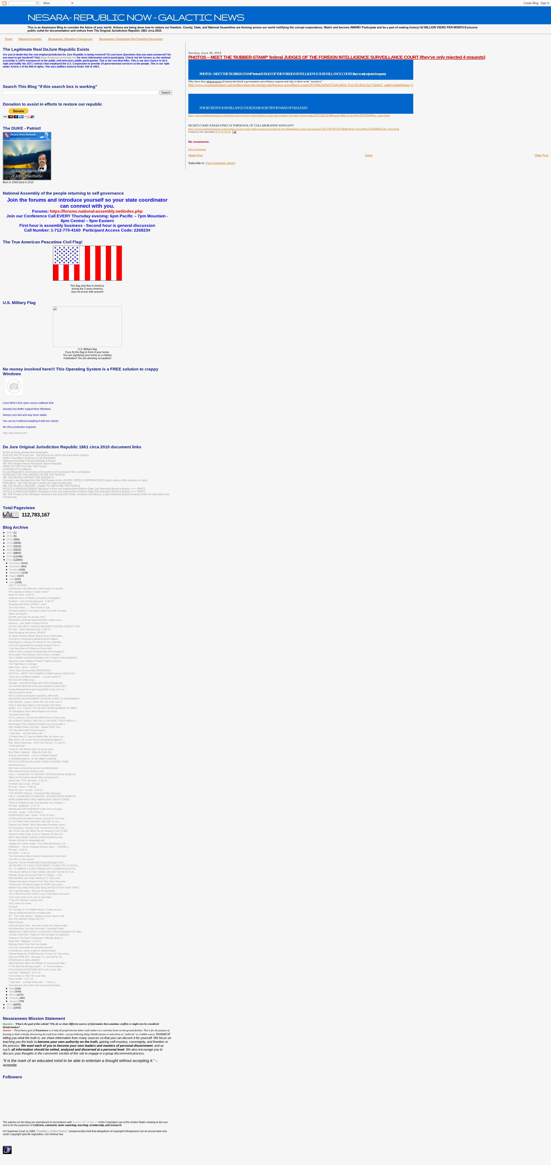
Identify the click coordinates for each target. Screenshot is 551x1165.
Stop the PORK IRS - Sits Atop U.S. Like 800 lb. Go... (36, 957)
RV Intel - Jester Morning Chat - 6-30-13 (30, 629)
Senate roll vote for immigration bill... (27, 840)
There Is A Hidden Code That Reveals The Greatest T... (38, 802)
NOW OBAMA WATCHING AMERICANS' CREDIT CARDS (39, 799)
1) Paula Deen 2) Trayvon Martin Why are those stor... (37, 736)
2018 (10, 542)
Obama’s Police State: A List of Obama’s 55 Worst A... (36, 834)
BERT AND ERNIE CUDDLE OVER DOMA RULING (36, 837)
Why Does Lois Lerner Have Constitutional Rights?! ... (37, 739)
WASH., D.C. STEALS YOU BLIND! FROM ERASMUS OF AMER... (44, 708)
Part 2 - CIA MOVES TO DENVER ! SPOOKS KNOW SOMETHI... (43, 774)
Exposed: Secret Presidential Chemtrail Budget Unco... (37, 862)
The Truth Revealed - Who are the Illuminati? (32, 891)
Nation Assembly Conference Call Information (29, 457)
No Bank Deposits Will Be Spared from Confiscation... (36, 636)
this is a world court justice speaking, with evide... (34, 695)
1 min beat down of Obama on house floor (30, 648)
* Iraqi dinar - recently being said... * (27, 733)
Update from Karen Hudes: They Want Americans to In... (38, 843)
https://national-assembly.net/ (58, 57)
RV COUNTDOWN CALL (22, 680)
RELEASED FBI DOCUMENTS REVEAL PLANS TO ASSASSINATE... (45, 698)
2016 (10, 549)
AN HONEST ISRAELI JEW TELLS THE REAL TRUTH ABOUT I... (43, 720)
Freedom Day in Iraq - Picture (24, 783)
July (11, 579)
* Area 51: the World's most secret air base (31, 749)
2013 (10, 559)
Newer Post (195, 155)
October (14, 569)
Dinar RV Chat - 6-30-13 (21, 594)
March (13, 994)
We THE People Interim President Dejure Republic (32, 463)
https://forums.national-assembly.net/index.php (96, 211)
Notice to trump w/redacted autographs (25, 452)
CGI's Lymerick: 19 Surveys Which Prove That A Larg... (38, 717)
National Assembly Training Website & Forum (29, 460)
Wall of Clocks (16, 922)
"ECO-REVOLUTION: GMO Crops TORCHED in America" (39, 894)
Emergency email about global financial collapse (33, 639)
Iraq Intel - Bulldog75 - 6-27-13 (24, 972)
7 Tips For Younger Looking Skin (26, 900)
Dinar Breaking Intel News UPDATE (27, 632)
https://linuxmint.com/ (15, 433)
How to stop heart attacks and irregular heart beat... (35, 705)
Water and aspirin (18, 613)
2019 (10, 539)
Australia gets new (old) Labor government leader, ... (36, 985)
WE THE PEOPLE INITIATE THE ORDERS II (28, 477)
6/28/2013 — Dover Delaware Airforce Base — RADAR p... (39, 846)
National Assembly (30, 39)
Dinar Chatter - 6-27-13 (21, 978)
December (15, 563)
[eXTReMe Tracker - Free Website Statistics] (7, 1153)
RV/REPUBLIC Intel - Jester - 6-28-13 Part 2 (32, 815)
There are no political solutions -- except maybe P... (35, 676)
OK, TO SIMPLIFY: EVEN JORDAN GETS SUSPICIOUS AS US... (43, 868)
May (11, 988)
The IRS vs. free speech (21, 859)
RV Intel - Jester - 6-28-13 (22, 786)
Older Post (541, 155)
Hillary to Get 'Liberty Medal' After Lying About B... (34, 777)
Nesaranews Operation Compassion (70, 39)
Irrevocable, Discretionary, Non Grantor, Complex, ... (36, 654)
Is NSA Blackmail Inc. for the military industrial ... (34, 758)
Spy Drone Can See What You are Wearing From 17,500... (39, 831)
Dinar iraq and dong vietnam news (26, 771)
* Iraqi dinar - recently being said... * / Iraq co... (33, 982)
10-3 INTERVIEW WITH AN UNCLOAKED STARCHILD (37, 686)
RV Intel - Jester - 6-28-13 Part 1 (26, 812)
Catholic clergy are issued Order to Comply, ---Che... (36, 875)
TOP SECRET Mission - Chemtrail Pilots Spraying (34, 793)
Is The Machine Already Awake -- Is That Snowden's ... (37, 966)
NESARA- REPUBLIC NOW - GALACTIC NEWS (136, 17)
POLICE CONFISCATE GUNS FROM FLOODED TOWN (38, 761)
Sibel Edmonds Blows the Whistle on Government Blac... (38, 963)
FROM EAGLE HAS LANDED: (24, 960)
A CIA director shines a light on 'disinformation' (32, 950)
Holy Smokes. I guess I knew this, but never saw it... (36, 702)
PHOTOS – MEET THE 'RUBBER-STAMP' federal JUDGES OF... (43, 673)
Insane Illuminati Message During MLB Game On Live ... (38, 689)
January (14, 1001)
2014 (10, 556)
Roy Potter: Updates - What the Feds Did (30, 752)
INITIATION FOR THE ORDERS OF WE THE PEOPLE (34, 474)
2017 (10, 546)
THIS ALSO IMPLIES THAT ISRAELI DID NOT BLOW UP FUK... (42, 872)
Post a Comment (197, 149)
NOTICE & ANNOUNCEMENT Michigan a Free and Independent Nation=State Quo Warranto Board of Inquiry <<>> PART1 (74, 488)
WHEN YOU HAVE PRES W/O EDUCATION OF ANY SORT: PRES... (45, 887)
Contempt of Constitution (17, 469)
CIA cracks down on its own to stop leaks (30, 897)
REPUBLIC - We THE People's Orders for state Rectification (37, 483)
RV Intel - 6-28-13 (18, 849)
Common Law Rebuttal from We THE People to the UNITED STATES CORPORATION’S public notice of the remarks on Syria (75, 480)
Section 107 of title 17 (85, 1122)
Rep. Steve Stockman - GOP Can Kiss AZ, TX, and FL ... (38, 742)
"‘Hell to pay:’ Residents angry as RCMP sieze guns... (37, 884)
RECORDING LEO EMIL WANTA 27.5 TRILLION (34, 878)
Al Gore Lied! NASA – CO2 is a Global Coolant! (33, 755)
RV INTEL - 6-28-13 (19, 853)
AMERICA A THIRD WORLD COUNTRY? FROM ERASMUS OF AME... (46, 931)
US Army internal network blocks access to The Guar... (37, 818)
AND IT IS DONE (18, 585)
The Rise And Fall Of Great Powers (27, 730)
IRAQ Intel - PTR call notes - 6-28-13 (28, 780)
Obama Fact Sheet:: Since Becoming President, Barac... (38, 824)
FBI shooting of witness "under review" (29, 591)
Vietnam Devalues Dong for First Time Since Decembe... (38, 881)
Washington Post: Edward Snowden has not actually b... (38, 724)
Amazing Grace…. (18, 765)
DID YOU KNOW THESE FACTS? (26, 919)
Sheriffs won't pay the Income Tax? (27, 617)
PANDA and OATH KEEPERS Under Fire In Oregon (35, 809)
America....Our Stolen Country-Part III (28, 623)
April (11, 991)
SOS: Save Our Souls (20, 903)
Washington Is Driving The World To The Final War (35, 642)
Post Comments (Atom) (220, 163)
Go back (13, 906)
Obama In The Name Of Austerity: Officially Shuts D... (37, 938)
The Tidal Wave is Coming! (23, 664)
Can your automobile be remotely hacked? (31, 947)
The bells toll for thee (19, 714)
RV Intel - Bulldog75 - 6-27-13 (24, 805)
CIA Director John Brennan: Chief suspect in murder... (37, 588)
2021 (10, 536)
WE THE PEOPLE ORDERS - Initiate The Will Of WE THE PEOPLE (41, 485)
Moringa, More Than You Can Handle (28, 944)
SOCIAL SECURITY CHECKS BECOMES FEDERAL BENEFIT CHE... (45, 626)
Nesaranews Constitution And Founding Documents (131, 39)
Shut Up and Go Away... (21, 692)
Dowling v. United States (52, 1131)
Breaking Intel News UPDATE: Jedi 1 (28, 604)
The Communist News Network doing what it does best (37, 856)
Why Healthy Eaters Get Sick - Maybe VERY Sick (34, 727)
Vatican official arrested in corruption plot (30, 912)
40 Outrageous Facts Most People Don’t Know (33, 711)
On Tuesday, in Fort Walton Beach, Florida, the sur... (36, 909)
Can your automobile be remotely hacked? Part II (34, 645)
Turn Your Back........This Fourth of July (29, 607)
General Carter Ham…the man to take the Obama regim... (39, 925)
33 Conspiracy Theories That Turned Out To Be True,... (38, 828)
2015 (10, 553)
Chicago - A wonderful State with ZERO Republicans (36, 683)
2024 (10, 532)
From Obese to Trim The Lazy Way (27, 975)
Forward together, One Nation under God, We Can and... (38, 610)
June (12, 582)
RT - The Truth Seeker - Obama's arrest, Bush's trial (36, 916)
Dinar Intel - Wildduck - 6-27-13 (25, 941)
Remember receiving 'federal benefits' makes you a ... (37, 620)
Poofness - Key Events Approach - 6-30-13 (31, 601)
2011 (10, 1007)
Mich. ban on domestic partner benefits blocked (33, 768)
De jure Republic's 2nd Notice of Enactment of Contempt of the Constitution (46, 471)
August (13, 576)
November (15, 566)
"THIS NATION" (17, 746)
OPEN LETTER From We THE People (25, 466)
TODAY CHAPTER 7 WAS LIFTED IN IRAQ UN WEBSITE (39, 934)
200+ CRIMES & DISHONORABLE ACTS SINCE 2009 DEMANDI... (44, 657)
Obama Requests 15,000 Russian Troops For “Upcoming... (40, 953)
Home (8, 39)
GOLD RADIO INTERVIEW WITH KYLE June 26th (35, 969)
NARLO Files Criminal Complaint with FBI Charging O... (37, 651)
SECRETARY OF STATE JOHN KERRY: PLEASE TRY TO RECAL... (44, 865)
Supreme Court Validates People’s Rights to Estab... (35, 661)
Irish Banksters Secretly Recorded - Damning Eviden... (37, 928)
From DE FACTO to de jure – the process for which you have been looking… (47, 455)
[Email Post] (233, 132)
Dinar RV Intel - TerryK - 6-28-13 (26, 790)
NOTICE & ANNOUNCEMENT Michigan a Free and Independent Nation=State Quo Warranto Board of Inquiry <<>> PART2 (74, 491)
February (14, 998)
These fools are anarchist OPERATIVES (30, 670)
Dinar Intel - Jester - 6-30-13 (23, 667)
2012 (10, 1004)
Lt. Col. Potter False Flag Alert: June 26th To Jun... (35, 821)
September (15, 572)
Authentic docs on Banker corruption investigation (34, 598)
